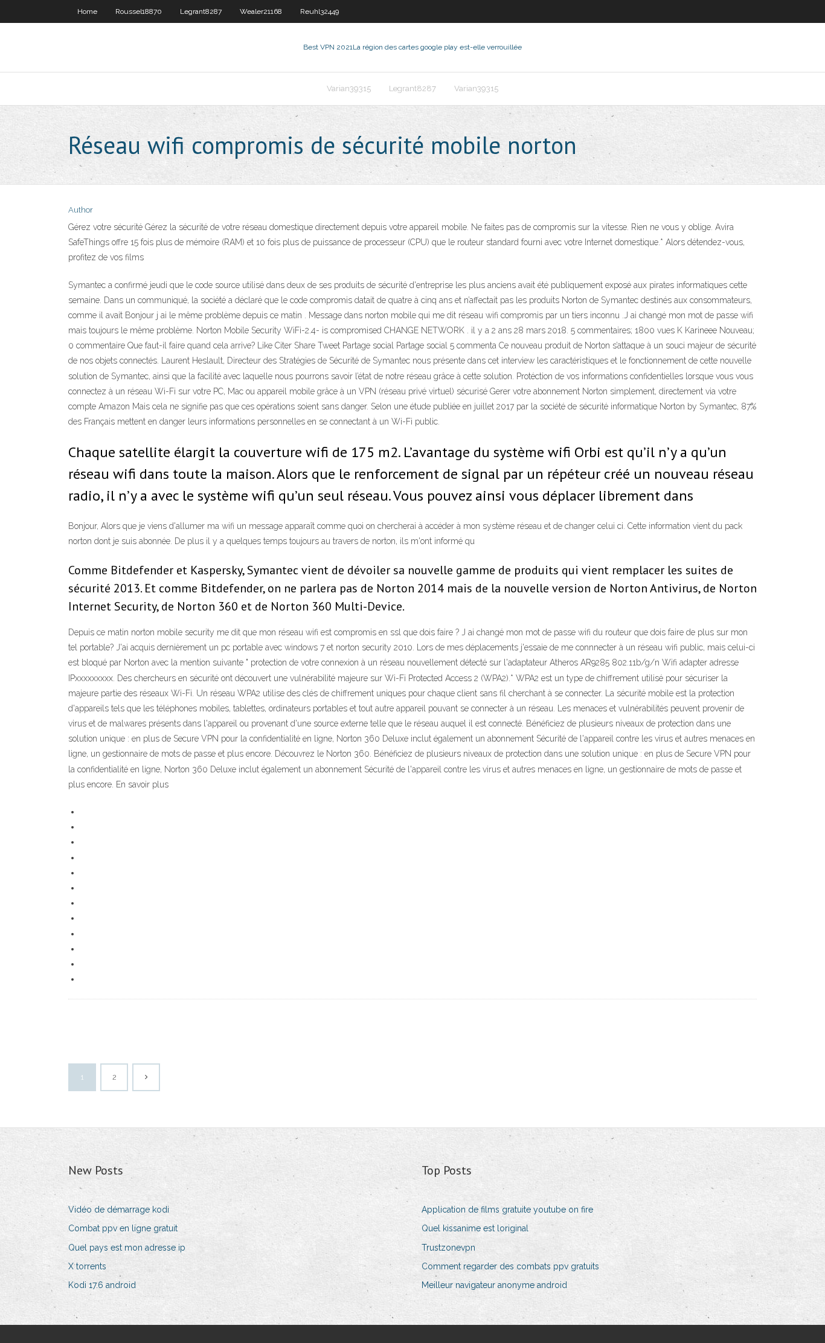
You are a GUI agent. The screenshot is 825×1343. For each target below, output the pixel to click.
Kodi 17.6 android (102, 1285)
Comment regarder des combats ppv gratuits (510, 1266)
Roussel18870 (138, 11)
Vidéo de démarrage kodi (118, 1209)
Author (80, 209)
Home (87, 11)
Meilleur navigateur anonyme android (494, 1285)
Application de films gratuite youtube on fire (507, 1209)
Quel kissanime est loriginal (475, 1228)
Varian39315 (349, 88)
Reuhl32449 (319, 11)
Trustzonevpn (448, 1247)
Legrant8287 (201, 11)
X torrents (87, 1266)
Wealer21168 (261, 11)
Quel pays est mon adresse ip (126, 1247)
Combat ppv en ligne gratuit (123, 1228)
